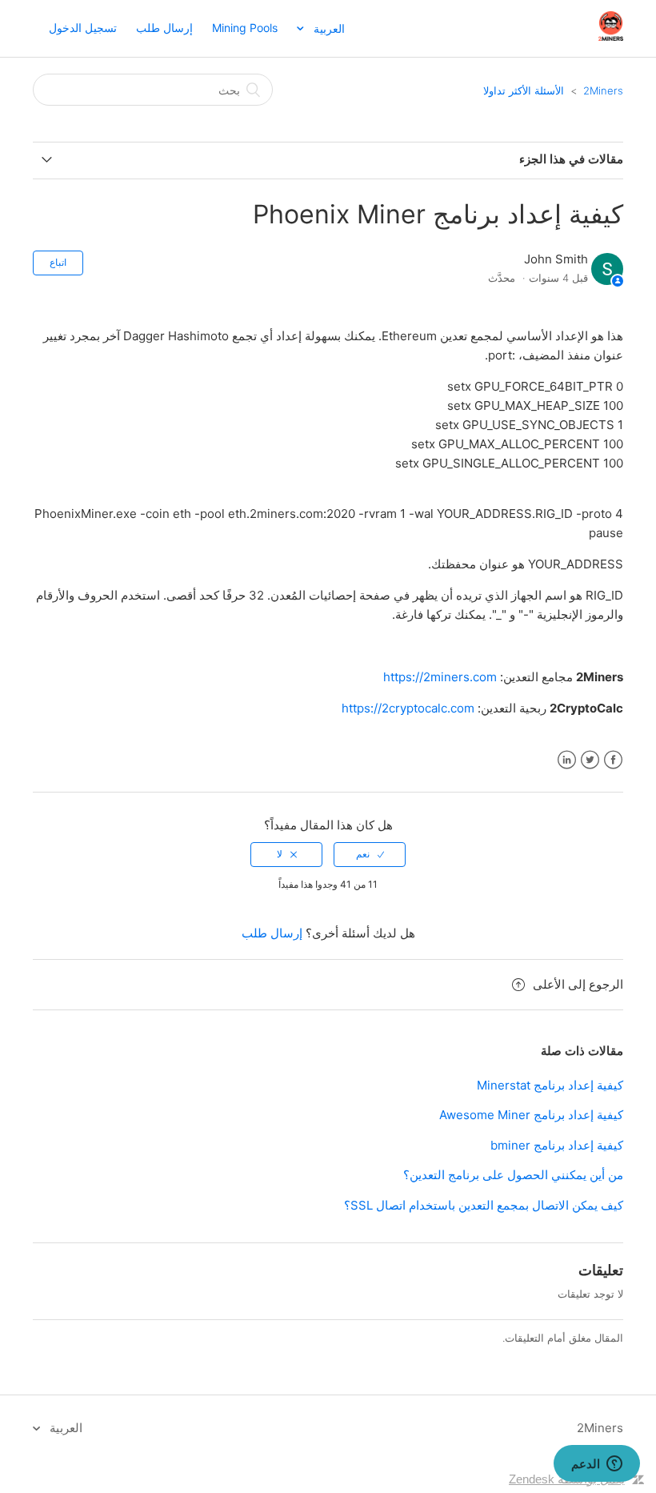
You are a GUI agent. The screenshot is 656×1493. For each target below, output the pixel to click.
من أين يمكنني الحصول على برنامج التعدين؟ (513, 1174)
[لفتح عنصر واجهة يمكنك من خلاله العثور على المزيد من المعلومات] (597, 1465)
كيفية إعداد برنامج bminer (556, 1145)
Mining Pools (245, 27)
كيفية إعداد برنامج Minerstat (550, 1085)
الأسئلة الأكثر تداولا (523, 90)
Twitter (590, 760)
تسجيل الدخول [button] (83, 27)
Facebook (613, 760)
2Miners (603, 90)
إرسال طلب (164, 27)
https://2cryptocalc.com (408, 708)
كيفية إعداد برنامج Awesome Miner (531, 1114)
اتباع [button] (58, 262)
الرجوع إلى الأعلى (578, 984)
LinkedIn (567, 760)
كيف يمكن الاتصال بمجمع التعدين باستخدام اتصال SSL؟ (483, 1205)
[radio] (370, 854)
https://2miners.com (440, 676)
